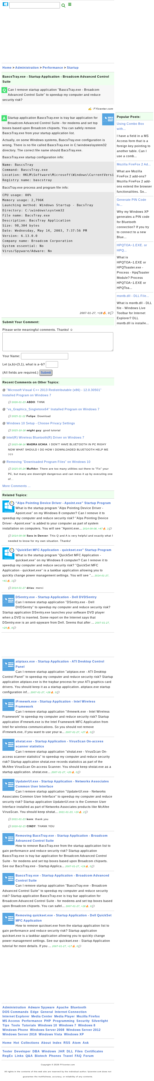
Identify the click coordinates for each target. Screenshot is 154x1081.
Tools (15, 1025)
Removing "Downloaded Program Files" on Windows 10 (49, 461)
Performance (53, 67)
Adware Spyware (41, 1007)
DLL (70, 1051)
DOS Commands (15, 1011)
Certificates (94, 1051)
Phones (55, 1055)
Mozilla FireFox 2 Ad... (134, 164)
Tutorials (29, 1025)
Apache (63, 1007)
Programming (64, 1020)
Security (83, 1020)
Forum (88, 1055)
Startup (73, 67)
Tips (5, 1025)
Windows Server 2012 (83, 1029)
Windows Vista (50, 1034)
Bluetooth (78, 1007)
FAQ (78, 1055)
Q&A (29, 1055)
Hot (16, 1042)
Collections (30, 1042)
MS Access (11, 1020)
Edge (34, 1011)
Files (79, 1051)
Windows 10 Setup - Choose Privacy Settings (41, 423)
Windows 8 (86, 1025)
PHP (47, 1020)
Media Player (64, 1016)
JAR (61, 1051)
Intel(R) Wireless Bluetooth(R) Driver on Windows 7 (45, 437)
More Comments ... (16, 486)
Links (19, 1055)
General (47, 1011)
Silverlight (100, 1020)
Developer (22, 1051)
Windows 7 (67, 1025)
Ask (86, 1042)
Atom (76, 1042)
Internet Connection (71, 1011)
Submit (46, 372)
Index (57, 1042)
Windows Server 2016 (19, 1034)
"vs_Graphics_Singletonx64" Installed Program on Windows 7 (53, 409)
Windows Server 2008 (47, 1029)
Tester (7, 1051)
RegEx (7, 1055)
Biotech (41, 1055)
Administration (27, 67)
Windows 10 (47, 1025)
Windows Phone (15, 1029)
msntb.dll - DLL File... (133, 295)
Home (7, 67)
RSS (66, 1042)
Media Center (41, 1016)
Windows (49, 1051)
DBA (36, 1051)
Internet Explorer (15, 1016)
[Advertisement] (58, 37)
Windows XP (74, 1034)
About (46, 1042)
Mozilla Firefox (88, 1016)
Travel (68, 1055)
